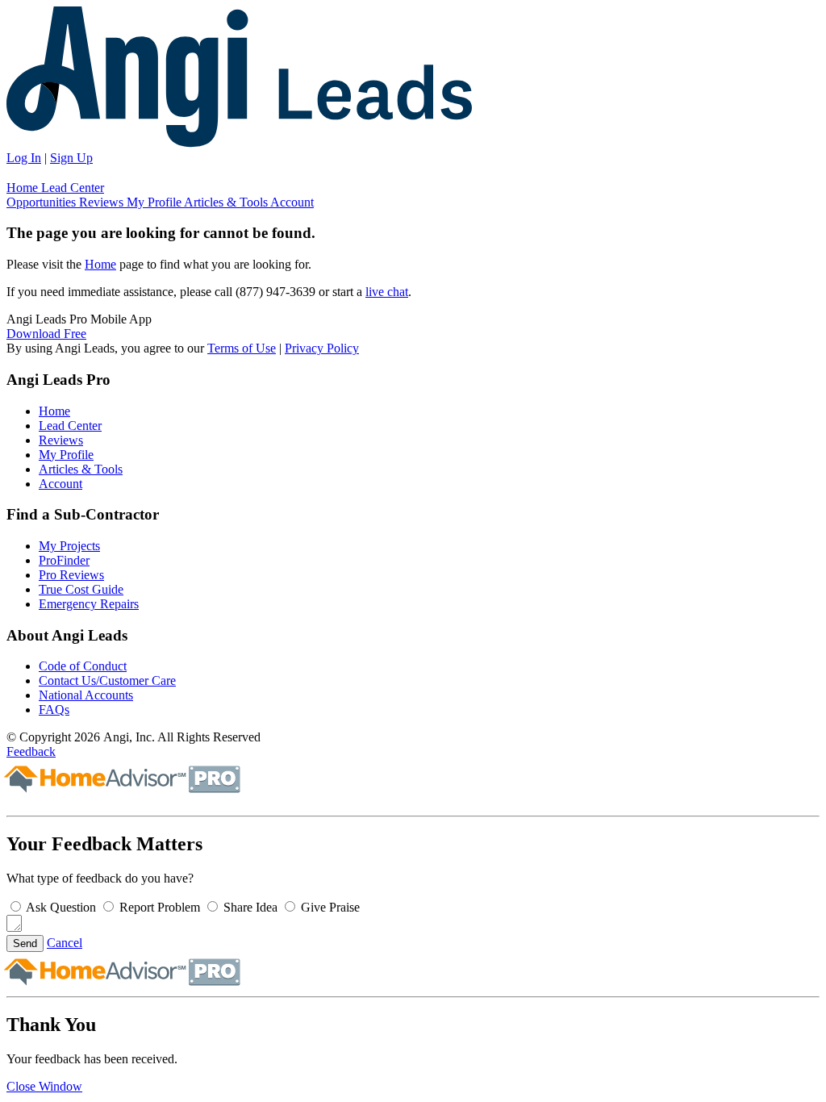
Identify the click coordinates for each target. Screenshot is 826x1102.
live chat (386, 291)
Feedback (31, 751)
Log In (23, 158)
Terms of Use (241, 348)
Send (25, 943)
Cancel (64, 943)
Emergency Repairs (89, 604)
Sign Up (71, 158)
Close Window (44, 1086)
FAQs (54, 709)
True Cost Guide (81, 589)
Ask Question (61, 907)
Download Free (46, 333)
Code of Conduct (83, 666)
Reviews (103, 202)
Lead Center (72, 187)
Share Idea (250, 907)
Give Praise (330, 907)
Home (23, 187)
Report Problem (159, 907)
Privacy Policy (322, 348)
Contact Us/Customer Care (107, 680)
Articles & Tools (227, 202)
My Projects (69, 546)
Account (292, 202)
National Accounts (86, 695)
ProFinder (64, 560)
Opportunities (42, 202)
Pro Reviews (71, 575)
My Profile (155, 202)
